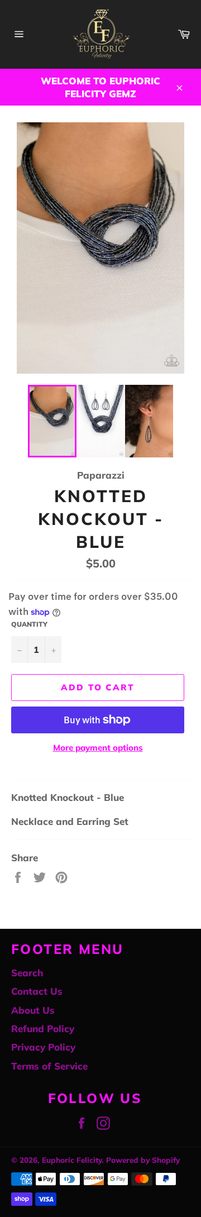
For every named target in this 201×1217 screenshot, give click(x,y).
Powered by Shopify (143, 1159)
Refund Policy (42, 1028)
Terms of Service (49, 1066)
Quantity (29, 624)
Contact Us (37, 991)
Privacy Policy (43, 1047)
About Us (33, 1010)
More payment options (98, 747)
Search (27, 973)
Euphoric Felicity (72, 1159)
